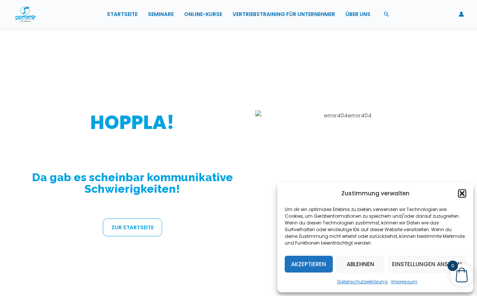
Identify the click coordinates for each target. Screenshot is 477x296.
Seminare (161, 14)
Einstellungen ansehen (427, 264)
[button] (462, 193)
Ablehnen (360, 264)
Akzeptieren (308, 264)
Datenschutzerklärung (362, 281)
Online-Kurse (203, 14)
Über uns (357, 14)
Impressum (404, 281)
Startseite (122, 14)
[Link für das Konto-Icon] (461, 14)
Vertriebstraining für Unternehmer (284, 14)
